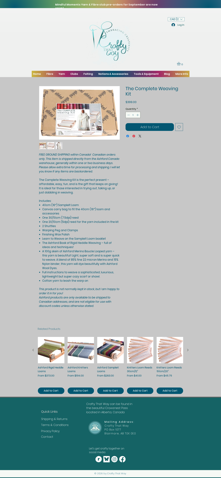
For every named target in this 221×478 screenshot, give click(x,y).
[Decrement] (128, 115)
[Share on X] (140, 136)
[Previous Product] (33, 350)
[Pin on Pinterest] (134, 136)
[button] (176, 19)
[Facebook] (122, 459)
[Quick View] (51, 350)
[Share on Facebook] (128, 136)
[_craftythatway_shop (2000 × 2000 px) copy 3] (98, 459)
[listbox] (176, 19)
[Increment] (138, 115)
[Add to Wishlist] (179, 127)
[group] (110, 365)
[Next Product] (188, 350)
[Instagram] (114, 459)
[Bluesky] (106, 459)
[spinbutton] (133, 115)
